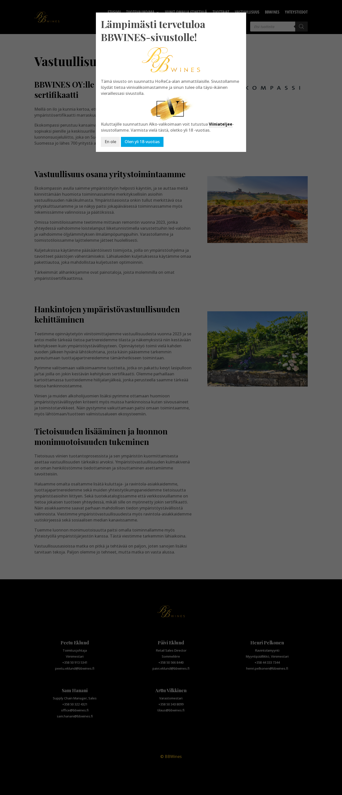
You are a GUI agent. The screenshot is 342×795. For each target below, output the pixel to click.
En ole (110, 141)
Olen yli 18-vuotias (142, 141)
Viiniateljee (220, 124)
